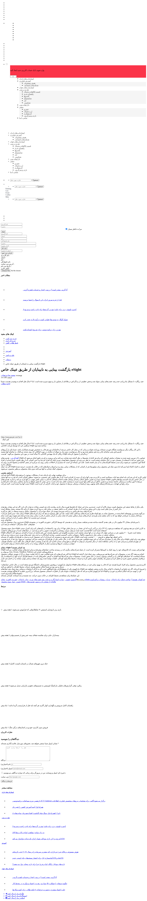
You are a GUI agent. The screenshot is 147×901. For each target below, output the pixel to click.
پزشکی (8, 360)
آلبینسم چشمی (70, 580)
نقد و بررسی (6, 818)
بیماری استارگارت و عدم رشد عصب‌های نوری (46, 580)
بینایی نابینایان (23, 580)
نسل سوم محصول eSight (13, 582)
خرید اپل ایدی (11, 341)
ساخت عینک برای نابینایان (120, 580)
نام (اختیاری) (5, 764)
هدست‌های (30, 582)
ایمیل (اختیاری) (6, 768)
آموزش (8, 351)
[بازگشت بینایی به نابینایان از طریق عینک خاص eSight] (51, 433)
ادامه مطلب (5, 384)
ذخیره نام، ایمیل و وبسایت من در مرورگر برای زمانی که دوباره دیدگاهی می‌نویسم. (35, 773)
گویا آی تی (14, 458)
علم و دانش (10, 355)
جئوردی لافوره (11, 580)
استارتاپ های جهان (8, 869)
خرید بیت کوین (11, 339)
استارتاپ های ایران (8, 792)
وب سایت (4, 777)
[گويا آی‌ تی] (28, 137)
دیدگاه (3, 760)
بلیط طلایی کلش (12, 343)
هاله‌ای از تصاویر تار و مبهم (45, 582)
